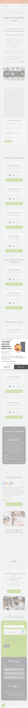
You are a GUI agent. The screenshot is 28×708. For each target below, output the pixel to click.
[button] (3, 705)
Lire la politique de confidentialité (8, 361)
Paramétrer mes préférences (7, 367)
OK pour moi (21, 367)
